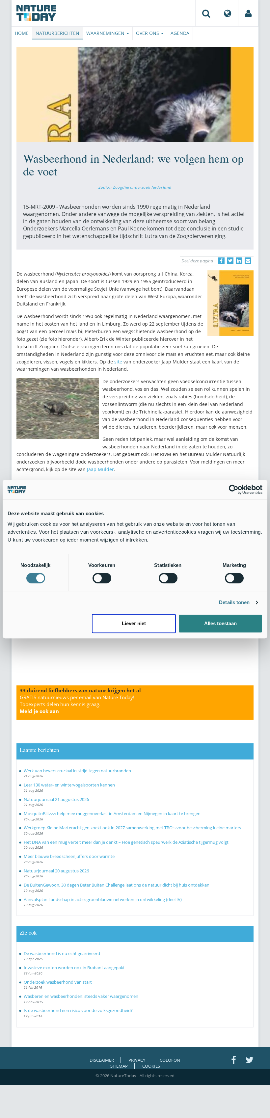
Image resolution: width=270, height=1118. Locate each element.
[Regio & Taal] (227, 13)
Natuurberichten (57, 33)
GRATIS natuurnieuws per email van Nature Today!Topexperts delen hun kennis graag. (77, 704)
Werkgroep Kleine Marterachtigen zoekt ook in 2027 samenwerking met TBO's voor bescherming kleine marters (132, 828)
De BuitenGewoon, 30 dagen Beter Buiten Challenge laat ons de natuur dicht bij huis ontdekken (116, 885)
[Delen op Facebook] (221, 260)
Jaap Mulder (100, 469)
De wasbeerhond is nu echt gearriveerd (62, 953)
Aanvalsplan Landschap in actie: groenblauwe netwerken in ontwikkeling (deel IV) (103, 899)
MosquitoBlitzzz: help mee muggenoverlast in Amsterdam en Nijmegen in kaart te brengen (112, 813)
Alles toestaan (220, 623)
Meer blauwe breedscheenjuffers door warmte (69, 856)
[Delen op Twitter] (230, 260)
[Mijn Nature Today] (248, 13)
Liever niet (134, 623)
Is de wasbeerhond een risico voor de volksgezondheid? (78, 1010)
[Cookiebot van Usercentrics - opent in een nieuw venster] (233, 489)
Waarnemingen (106, 33)
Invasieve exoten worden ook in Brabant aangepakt (74, 968)
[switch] (102, 578)
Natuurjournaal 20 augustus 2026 (56, 871)
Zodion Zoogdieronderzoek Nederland (135, 187)
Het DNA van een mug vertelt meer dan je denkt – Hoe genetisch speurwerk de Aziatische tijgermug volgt (126, 842)
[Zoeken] (206, 13)
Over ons (148, 33)
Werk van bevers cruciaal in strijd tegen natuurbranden (77, 771)
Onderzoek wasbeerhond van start (58, 982)
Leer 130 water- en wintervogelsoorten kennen (69, 785)
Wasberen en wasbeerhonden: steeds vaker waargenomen (81, 996)
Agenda (180, 33)
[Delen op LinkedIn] (239, 260)
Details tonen (234, 602)
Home (22, 33)
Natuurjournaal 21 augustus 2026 (56, 799)
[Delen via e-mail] (248, 260)
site (118, 362)
